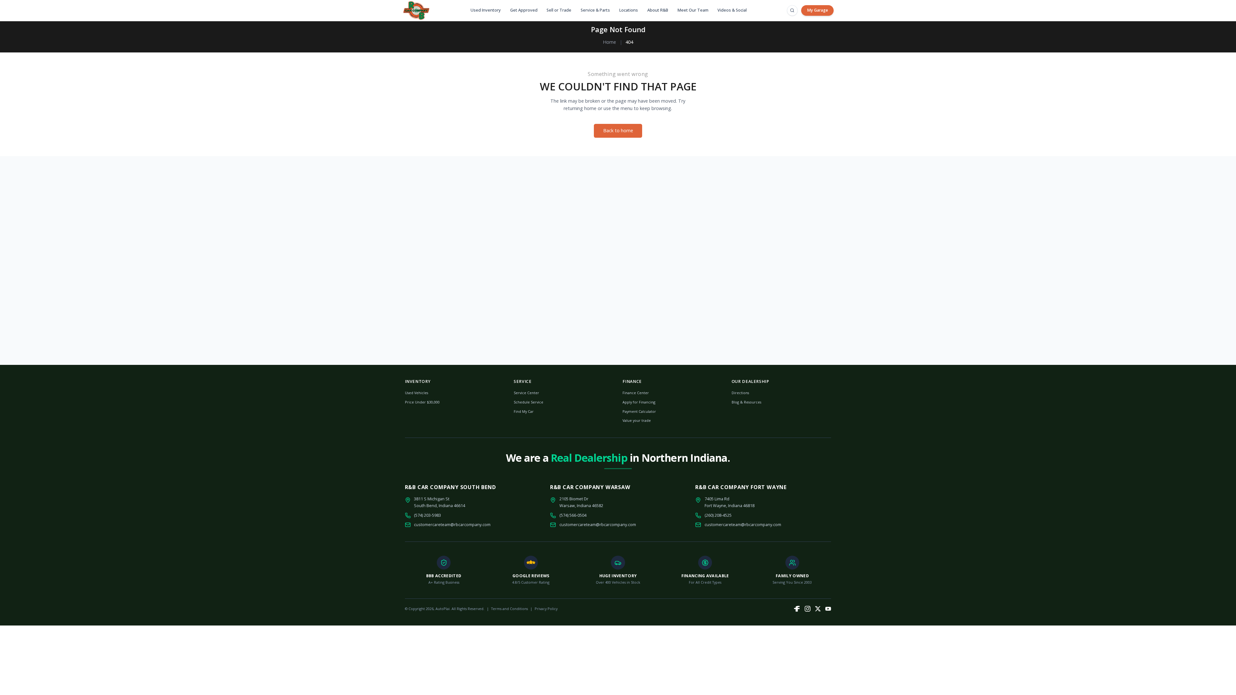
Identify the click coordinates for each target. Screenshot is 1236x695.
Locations (628, 10)
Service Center (526, 392)
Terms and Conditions (509, 608)
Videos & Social (732, 10)
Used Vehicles (416, 392)
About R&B (657, 10)
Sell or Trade (559, 10)
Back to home (618, 130)
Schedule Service (528, 402)
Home (609, 42)
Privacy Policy (546, 608)
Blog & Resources (746, 402)
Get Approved (524, 10)
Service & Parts (595, 10)
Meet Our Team (693, 10)
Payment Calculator (639, 411)
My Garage (817, 10)
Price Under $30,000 (422, 402)
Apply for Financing (639, 402)
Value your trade (637, 420)
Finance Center (636, 392)
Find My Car (524, 411)
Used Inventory (486, 10)
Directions (740, 392)
